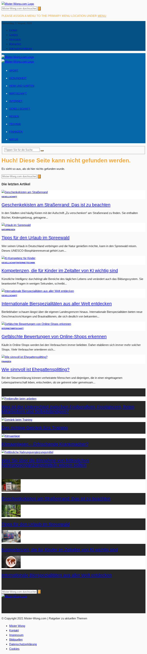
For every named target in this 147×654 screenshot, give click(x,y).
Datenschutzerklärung (20, 48)
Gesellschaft (19, 108)
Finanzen (16, 131)
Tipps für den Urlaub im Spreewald (35, 237)
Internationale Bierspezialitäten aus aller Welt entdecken (57, 303)
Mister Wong (17, 625)
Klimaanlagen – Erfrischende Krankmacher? (45, 444)
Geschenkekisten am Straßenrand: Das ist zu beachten (56, 205)
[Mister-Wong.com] (18, 3)
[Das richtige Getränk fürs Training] (17, 419)
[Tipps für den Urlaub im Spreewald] (16, 225)
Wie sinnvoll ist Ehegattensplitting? (35, 369)
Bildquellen (15, 44)
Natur (13, 139)
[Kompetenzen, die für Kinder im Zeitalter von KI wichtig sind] (18, 258)
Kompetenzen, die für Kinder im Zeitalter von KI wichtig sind (60, 270)
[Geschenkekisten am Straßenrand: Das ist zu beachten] (25, 192)
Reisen (14, 116)
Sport (13, 70)
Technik (15, 124)
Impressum (15, 39)
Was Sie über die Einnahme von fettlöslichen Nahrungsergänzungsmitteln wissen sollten (45, 462)
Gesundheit (18, 78)
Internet (16, 101)
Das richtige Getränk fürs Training (35, 427)
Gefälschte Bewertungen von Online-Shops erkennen (54, 336)
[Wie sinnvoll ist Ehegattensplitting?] (24, 357)
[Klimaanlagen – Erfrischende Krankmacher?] (11, 436)
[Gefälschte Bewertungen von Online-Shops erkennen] (36, 323)
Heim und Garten (21, 85)
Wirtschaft (18, 93)
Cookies (13, 34)
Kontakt (13, 30)
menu (102, 15)
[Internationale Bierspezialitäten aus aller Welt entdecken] (38, 291)
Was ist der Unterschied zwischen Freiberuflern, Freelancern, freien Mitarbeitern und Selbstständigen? (68, 409)
